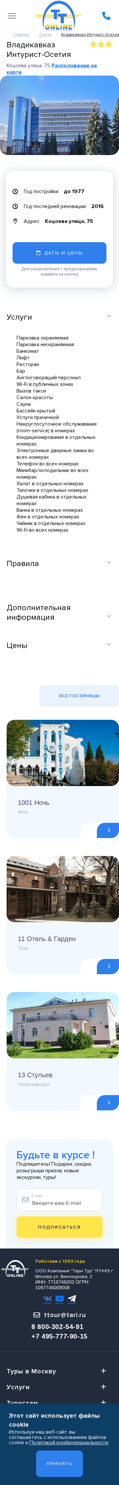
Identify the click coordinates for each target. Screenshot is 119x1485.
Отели (45, 34)
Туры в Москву (31, 1371)
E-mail (36, 1195)
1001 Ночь (33, 802)
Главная (21, 34)
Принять (59, 1463)
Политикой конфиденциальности (68, 1442)
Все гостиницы (79, 696)
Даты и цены (63, 253)
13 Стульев (35, 1075)
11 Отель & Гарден (47, 938)
